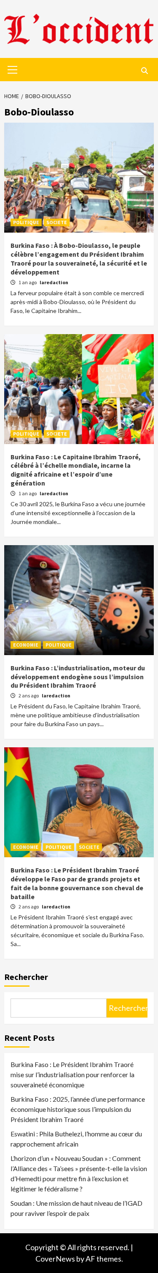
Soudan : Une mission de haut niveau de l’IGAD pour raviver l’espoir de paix (76, 1208)
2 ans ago (29, 695)
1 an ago (28, 282)
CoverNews (55, 1258)
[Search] (144, 71)
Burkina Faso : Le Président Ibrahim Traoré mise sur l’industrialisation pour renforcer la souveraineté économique (72, 1074)
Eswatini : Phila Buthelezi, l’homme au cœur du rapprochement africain (76, 1139)
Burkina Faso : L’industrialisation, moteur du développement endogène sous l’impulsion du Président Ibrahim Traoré (78, 677)
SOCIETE (56, 222)
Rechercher (26, 976)
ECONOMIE (25, 645)
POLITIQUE (26, 222)
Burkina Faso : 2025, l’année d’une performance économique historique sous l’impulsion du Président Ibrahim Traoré (78, 1109)
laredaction (54, 282)
